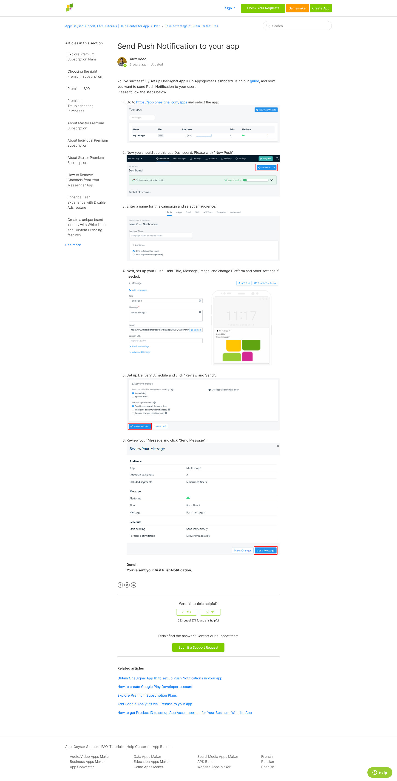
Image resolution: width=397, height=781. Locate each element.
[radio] (186, 612)
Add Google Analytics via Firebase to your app (154, 704)
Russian (267, 761)
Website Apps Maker (214, 767)
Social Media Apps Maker (217, 756)
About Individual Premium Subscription (88, 143)
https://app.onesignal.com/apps (161, 102)
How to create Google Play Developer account (154, 686)
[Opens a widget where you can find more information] (379, 773)
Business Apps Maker (87, 761)
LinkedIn (133, 585)
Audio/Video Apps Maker (90, 756)
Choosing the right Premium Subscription (85, 74)
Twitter (127, 585)
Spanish (267, 767)
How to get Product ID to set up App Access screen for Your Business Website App (184, 712)
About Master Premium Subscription (86, 126)
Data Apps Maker (147, 756)
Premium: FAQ (79, 88)
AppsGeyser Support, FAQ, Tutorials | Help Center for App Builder (112, 26)
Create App (320, 8)
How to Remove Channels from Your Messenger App (83, 180)
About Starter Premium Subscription (86, 160)
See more (73, 245)
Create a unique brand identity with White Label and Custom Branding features (87, 227)
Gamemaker (298, 8)
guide (254, 81)
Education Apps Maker (152, 761)
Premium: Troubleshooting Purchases (81, 105)
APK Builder (207, 761)
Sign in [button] (230, 8)
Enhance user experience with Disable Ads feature (87, 202)
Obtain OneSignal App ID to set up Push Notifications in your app (169, 678)
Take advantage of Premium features (191, 26)
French (267, 756)
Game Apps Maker (148, 767)
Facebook (120, 585)
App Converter (82, 767)
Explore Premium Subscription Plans (82, 57)
